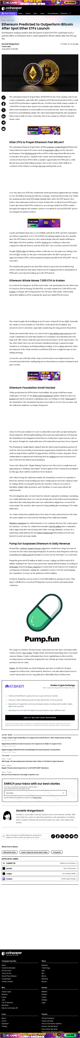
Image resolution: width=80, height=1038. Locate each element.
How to (4, 1021)
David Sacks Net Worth (50, 1029)
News (4, 20)
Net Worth (5, 1005)
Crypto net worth (47, 1021)
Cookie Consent (7, 981)
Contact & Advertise (8, 968)
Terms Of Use (6, 973)
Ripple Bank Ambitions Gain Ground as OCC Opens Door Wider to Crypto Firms (31, 744)
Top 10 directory (7, 1002)
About (4, 965)
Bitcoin (44, 976)
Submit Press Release (9, 976)
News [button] (20, 13)
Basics (4, 1018)
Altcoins (44, 981)
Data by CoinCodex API (10, 1008)
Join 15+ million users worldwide (40, 718)
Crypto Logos (6, 991)
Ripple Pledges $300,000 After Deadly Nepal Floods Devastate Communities (31, 750)
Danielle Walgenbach (10, 44)
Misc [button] (35, 13)
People (44, 994)
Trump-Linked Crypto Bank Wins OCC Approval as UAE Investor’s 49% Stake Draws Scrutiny (36, 738)
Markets (44, 991)
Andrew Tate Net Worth (50, 1026)
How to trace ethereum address (53, 1032)
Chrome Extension (48, 1018)
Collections (64, 13)
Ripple (9, 765)
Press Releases (53, 13)
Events (4, 997)
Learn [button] (42, 13)
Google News (6, 979)
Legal (43, 1002)
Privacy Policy (37, 797)
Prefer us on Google (70, 44)
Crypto (9, 759)
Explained (5, 1023)
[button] (53, 13)
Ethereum (10, 20)
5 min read (6, 46)
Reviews (5, 994)
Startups (44, 1000)
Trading (4, 1026)
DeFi (43, 970)
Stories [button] (28, 13)
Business (45, 965)
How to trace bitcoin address (52, 1023)
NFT (43, 973)
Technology (46, 968)
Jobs (3, 1000)
